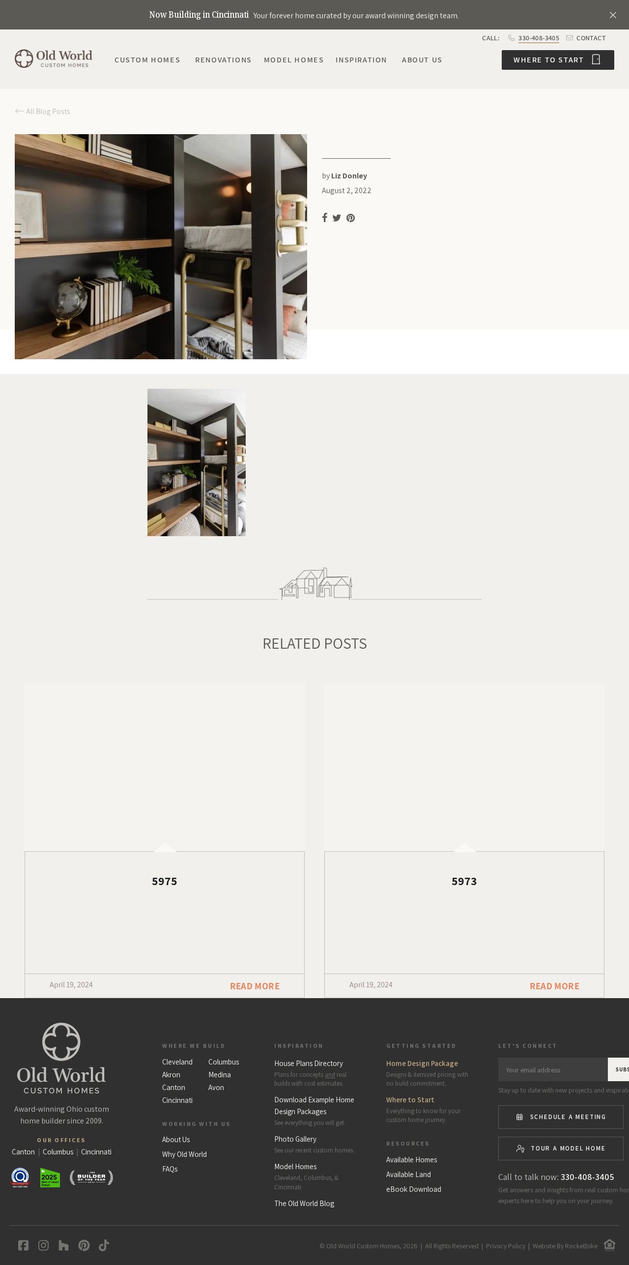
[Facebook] (21, 1245)
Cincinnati (177, 1100)
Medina (219, 1074)
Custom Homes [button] (147, 60)
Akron (171, 1074)
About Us (422, 60)
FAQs (169, 1169)
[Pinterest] (82, 1245)
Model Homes (294, 60)
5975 (164, 881)
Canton (173, 1087)
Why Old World (184, 1154)
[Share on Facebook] (324, 220)
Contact (590, 37)
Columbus (223, 1062)
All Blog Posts (47, 111)
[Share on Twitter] (337, 220)
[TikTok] (102, 1245)
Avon (216, 1087)
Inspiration (361, 60)
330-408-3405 (538, 37)
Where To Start (550, 60)
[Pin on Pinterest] (351, 220)
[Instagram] (41, 1245)
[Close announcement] (612, 14)
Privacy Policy (505, 1245)
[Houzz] (62, 1245)
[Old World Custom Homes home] (61, 1058)
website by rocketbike (565, 1245)
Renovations (223, 60)
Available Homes (411, 1159)
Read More (255, 986)
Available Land (408, 1174)
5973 (464, 881)
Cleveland (177, 1062)
